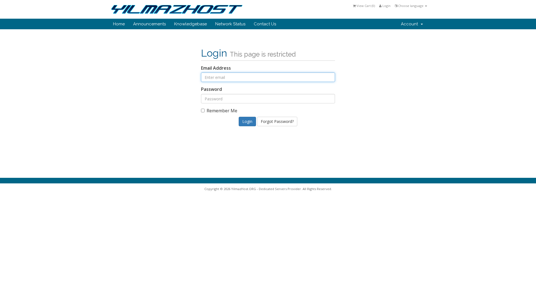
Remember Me (222, 111)
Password (211, 89)
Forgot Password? (277, 121)
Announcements (149, 23)
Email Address (216, 68)
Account (410, 23)
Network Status (230, 23)
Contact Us (265, 23)
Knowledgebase (190, 23)
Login (386, 6)
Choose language (410, 6)
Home (119, 23)
